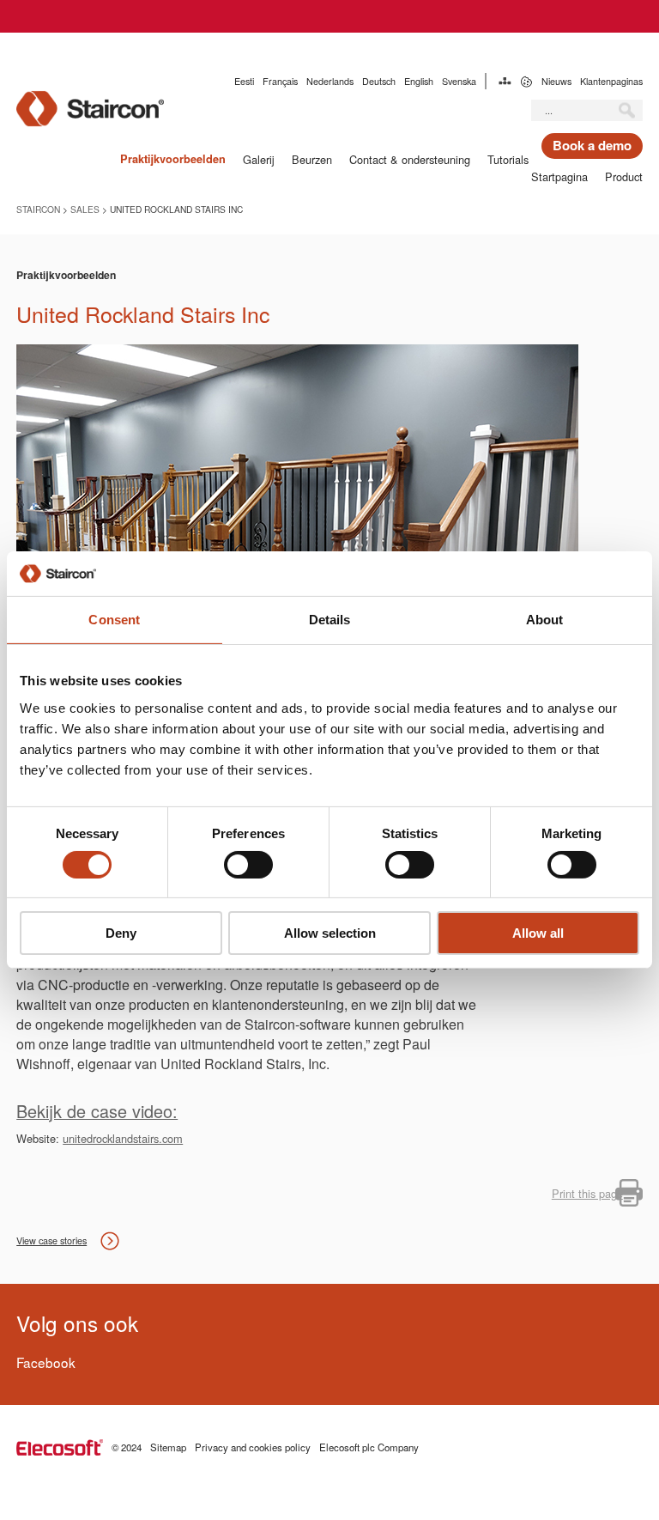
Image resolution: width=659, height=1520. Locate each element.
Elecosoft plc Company (369, 1447)
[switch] (248, 865)
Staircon (38, 209)
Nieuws (556, 81)
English (418, 81)
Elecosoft (59, 1447)
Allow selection (330, 933)
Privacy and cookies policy (253, 1447)
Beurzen (312, 159)
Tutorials (508, 159)
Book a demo (592, 145)
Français (280, 81)
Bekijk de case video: (97, 1110)
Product (624, 176)
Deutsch (379, 81)
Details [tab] (330, 619)
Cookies (526, 81)
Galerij (259, 159)
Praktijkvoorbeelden (173, 159)
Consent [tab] (114, 619)
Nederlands (330, 81)
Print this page (587, 1193)
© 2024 (127, 1447)
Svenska (459, 81)
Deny (121, 933)
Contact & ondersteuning (409, 159)
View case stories (51, 1240)
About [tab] (545, 619)
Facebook (46, 1362)
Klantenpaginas (611, 81)
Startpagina (559, 176)
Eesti (244, 81)
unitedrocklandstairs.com (123, 1138)
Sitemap (505, 81)
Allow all (538, 933)
